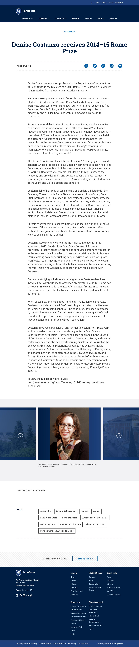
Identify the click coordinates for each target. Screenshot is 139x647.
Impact (84, 511)
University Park (47, 524)
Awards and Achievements (95, 518)
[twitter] (95, 66)
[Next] (118, 435)
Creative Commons (46, 466)
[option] (69, 437)
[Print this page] (120, 66)
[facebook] (86, 66)
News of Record (69, 518)
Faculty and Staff (48, 518)
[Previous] (20, 435)
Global (96, 511)
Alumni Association (95, 524)
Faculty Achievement (66, 511)
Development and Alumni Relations (57, 531)
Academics (69, 32)
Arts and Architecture (70, 524)
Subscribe (84, 558)
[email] (112, 66)
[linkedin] (103, 66)
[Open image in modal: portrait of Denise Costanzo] (69, 433)
